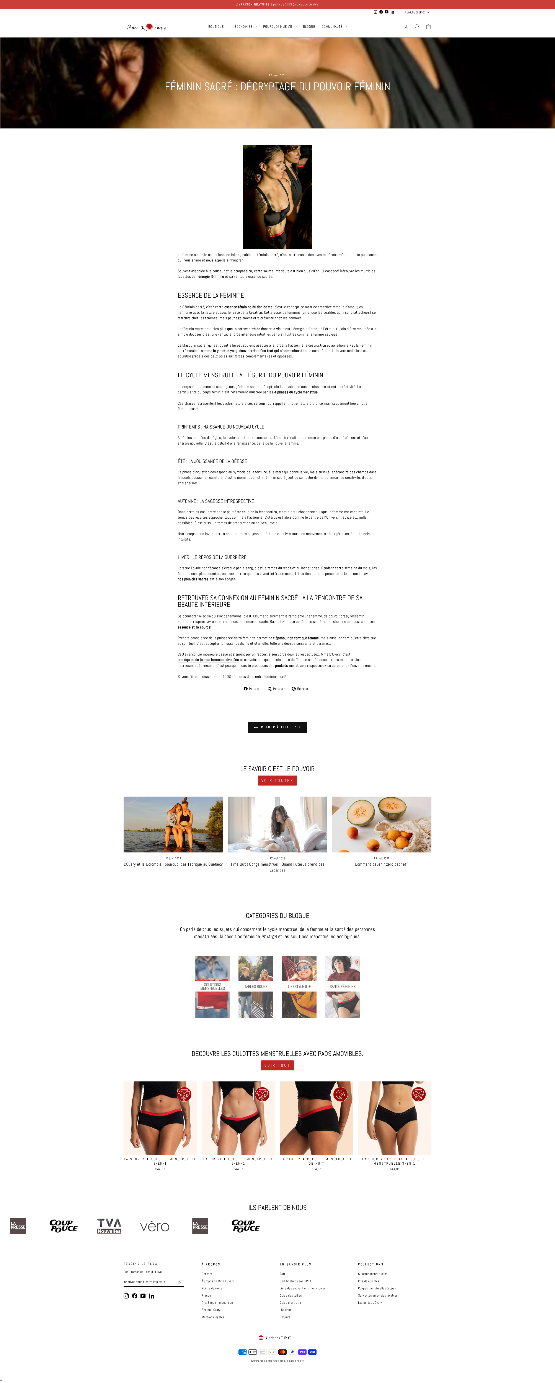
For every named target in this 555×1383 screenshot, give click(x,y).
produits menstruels (290, 665)
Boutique (216, 26)
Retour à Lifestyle (281, 727)
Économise (244, 26)
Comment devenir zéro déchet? (381, 864)
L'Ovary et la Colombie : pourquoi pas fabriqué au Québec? (173, 864)
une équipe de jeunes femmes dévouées (208, 659)
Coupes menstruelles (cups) (377, 1288)
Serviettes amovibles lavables (378, 1295)
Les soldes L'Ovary (370, 1302)
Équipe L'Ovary (211, 1310)
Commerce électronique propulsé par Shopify (277, 1361)
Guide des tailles (291, 1295)
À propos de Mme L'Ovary (218, 1281)
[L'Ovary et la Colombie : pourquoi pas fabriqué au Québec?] (173, 824)
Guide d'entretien (291, 1302)
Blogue (309, 26)
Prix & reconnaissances (217, 1302)
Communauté (333, 26)
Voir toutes (277, 780)
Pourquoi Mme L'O (278, 26)
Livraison (286, 1310)
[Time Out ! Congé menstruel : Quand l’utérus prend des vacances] (277, 824)
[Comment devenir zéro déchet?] (381, 824)
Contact (207, 1274)
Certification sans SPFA (295, 1281)
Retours (285, 1317)
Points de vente (212, 1288)
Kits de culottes (368, 1281)
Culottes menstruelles (373, 1274)
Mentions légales (213, 1317)
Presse (206, 1295)
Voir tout (277, 1065)
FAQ (282, 1274)
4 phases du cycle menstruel (296, 392)
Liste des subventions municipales (303, 1288)
